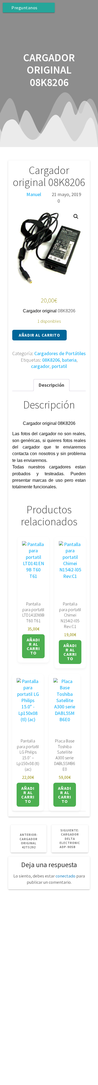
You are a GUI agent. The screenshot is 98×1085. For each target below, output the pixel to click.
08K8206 (51, 360)
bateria (69, 360)
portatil (59, 366)
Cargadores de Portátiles (60, 353)
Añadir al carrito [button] (33, 646)
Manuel (33, 194)
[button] (76, 216)
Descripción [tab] (51, 385)
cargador (40, 366)
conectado (65, 876)
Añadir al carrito (39, 335)
